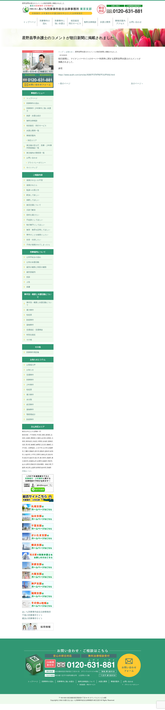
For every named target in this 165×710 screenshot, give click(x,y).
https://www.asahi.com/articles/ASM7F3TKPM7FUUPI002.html (86, 74)
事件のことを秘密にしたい (37, 234)
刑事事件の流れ (45, 22)
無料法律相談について (86, 681)
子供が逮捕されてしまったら (38, 244)
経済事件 (30, 404)
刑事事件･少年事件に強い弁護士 (38, 109)
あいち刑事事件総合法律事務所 (36, 611)
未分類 (29, 399)
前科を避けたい (32, 214)
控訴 (28, 277)
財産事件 (30, 319)
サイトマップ (31, 167)
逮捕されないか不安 (34, 180)
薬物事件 (30, 324)
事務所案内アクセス (120, 22)
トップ (60, 51)
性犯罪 (29, 314)
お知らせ (69, 51)
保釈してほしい (32, 200)
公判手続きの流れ (33, 257)
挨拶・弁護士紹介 (33, 115)
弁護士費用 (105, 21)
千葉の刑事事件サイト (32, 614)
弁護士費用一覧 (32, 130)
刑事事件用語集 (32, 352)
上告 (28, 282)
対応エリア (32, 140)
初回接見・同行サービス (36, 125)
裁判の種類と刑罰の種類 (36, 267)
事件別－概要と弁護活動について (39, 303)
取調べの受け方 (32, 190)
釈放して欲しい (32, 195)
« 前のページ (64, 83)
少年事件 (30, 384)
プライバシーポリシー (37, 162)
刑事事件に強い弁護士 (60, 22)
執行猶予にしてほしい (35, 224)
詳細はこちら (27, 471)
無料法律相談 (90, 21)
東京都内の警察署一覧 (35, 152)
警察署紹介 (31, 414)
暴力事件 (30, 310)
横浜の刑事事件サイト (32, 618)
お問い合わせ (135, 21)
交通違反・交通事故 (34, 329)
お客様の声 (31, 364)
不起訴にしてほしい (34, 219)
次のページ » (137, 83)
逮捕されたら (31, 185)
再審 (28, 287)
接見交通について (33, 205)
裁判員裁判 (31, 272)
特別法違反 (31, 334)
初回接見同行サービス (75, 22)
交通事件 (30, 374)
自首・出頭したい (33, 239)
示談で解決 (31, 209)
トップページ (29, 21)
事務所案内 (31, 135)
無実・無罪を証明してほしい (38, 229)
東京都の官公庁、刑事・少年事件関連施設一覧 (39, 146)
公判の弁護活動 (32, 262)
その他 (29, 339)
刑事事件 (30, 379)
